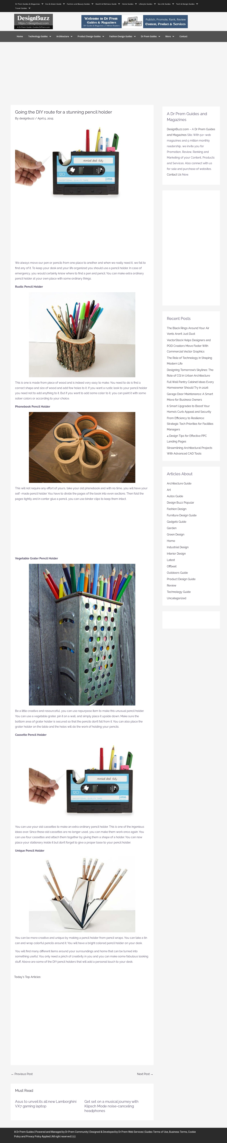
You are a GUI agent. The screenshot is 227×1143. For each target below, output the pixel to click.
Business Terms (178, 1131)
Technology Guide (179, 592)
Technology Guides (38, 36)
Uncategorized (176, 598)
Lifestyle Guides (145, 4)
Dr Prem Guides (149, 36)
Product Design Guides (89, 36)
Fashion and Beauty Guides (78, 4)
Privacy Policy (33, 1136)
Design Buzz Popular (180, 502)
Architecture (62, 36)
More (168, 36)
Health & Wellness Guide (106, 4)
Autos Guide (175, 496)
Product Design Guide (181, 579)
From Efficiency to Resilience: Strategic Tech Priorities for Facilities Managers (190, 423)
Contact (183, 36)
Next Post (145, 1074)
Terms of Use (160, 1131)
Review (171, 585)
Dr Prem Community (76, 1131)
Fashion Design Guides (120, 36)
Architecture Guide (179, 483)
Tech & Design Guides (185, 4)
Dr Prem (21, 1131)
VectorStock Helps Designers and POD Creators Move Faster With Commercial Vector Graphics (189, 345)
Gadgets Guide (176, 521)
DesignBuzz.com (178, 129)
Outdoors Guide (177, 572)
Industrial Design (178, 547)
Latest (171, 560)
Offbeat (171, 566)
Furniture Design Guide (181, 515)
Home (20, 36)
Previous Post (22, 1074)
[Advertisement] (113, 68)
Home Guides (127, 4)
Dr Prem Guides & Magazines (27, 4)
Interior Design (176, 553)
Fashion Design (176, 509)
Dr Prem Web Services (130, 1131)
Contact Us (174, 174)
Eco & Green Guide (53, 4)
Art (169, 490)
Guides (30, 1131)
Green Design (175, 534)
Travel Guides (21, 8)
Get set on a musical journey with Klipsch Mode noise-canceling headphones (111, 1106)
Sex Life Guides (164, 4)
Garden (171, 528)
